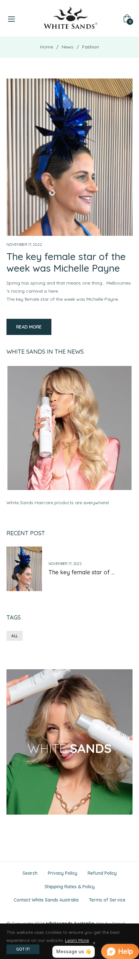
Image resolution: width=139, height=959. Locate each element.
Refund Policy (102, 873)
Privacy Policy (62, 873)
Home (46, 47)
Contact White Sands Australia (46, 900)
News (67, 47)
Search (30, 873)
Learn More (77, 940)
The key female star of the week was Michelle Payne (66, 262)
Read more (29, 327)
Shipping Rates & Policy (70, 887)
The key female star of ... (81, 572)
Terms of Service (107, 900)
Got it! (23, 949)
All (14, 635)
